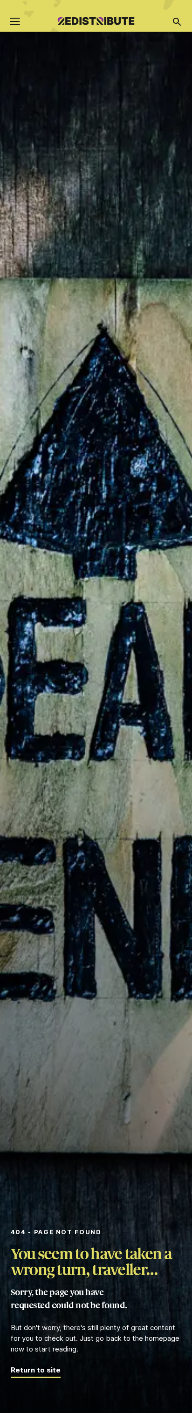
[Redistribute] (96, 22)
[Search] (177, 22)
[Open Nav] (15, 21)
